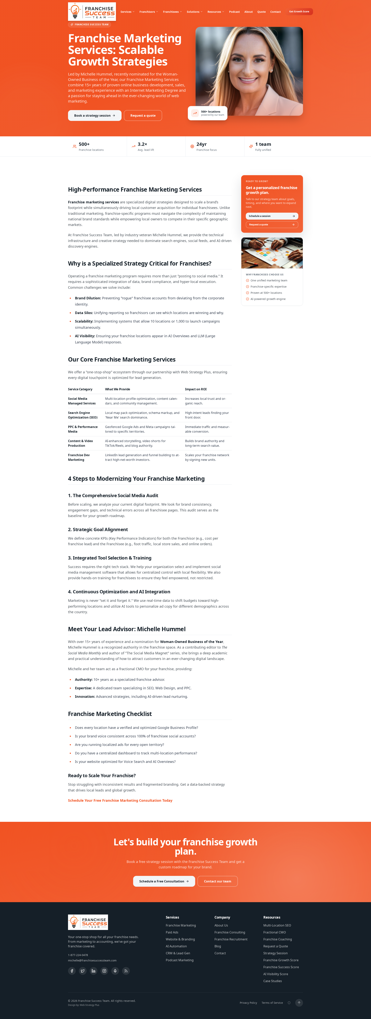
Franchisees (171, 12)
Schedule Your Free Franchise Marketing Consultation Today (120, 800)
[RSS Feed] (126, 971)
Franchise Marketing (181, 925)
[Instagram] (104, 971)
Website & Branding (180, 939)
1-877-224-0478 (78, 955)
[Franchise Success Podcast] (115, 971)
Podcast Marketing (180, 960)
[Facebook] (72, 971)
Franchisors (147, 12)
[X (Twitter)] (83, 971)
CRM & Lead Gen (178, 953)
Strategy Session (275, 953)
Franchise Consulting (229, 932)
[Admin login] (289, 1002)
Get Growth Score (299, 11)
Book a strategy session (92, 115)
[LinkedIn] (93, 971)
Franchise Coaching (277, 939)
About (248, 12)
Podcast (234, 12)
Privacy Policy (248, 1003)
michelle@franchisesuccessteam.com (92, 960)
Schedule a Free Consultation (161, 881)
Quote (261, 12)
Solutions (193, 12)
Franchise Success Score (281, 967)
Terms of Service (272, 1003)
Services (126, 12)
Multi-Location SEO (277, 925)
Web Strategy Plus (89, 1005)
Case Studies (272, 981)
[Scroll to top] (299, 1003)
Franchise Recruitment (231, 939)
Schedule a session (260, 216)
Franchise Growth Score (281, 960)
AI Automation (176, 946)
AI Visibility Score (275, 974)
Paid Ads (172, 932)
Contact (275, 12)
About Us (221, 925)
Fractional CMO (274, 932)
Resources (214, 12)
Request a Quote (275, 946)
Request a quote (143, 115)
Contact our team (217, 881)
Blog (217, 946)
